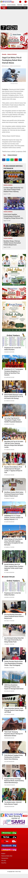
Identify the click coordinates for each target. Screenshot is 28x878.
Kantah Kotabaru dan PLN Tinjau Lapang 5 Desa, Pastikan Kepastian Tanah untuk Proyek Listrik (13, 567)
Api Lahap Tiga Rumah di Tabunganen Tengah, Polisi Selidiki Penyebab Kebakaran (13, 420)
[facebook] (3, 159)
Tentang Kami (4, 858)
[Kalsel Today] (7, 2)
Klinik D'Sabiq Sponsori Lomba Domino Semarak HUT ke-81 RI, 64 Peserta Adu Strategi (13, 396)
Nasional (3, 4)
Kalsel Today (18, 871)
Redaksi (3, 853)
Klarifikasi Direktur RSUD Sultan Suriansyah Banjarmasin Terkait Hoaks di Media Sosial (13, 494)
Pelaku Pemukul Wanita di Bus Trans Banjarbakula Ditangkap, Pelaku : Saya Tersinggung (13, 663)
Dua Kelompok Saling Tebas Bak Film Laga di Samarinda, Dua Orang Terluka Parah (14, 639)
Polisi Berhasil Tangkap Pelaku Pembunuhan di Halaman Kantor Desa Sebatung (13, 757)
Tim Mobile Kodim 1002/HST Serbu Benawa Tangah (13, 803)
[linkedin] (20, 159)
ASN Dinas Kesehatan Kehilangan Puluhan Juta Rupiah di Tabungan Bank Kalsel (13, 686)
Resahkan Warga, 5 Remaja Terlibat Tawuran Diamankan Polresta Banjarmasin (12, 243)
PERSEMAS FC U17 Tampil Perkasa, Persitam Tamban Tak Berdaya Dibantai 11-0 (13, 517)
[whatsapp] (12, 159)
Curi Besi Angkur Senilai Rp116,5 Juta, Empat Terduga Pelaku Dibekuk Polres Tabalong (13, 189)
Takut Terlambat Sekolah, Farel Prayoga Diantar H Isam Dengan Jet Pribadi (14, 710)
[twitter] (8, 159)
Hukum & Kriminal (11, 4)
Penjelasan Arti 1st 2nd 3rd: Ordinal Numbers (12, 348)
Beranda (4, 54)
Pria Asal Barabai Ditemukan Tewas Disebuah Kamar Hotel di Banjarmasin (13, 616)
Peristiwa (19, 4)
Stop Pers (3, 863)
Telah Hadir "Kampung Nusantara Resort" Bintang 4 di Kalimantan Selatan (13, 733)
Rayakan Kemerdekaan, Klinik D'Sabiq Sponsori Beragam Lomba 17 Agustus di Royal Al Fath (13, 469)
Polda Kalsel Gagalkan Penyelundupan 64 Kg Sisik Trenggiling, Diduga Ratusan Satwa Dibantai (14, 216)
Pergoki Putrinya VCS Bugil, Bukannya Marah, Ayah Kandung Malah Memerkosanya (14, 780)
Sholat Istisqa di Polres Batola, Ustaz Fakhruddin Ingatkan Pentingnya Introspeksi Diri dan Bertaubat (13, 542)
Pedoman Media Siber (6, 856)
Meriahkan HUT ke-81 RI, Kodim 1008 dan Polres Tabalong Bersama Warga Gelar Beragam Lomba (13, 444)
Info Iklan (3, 860)
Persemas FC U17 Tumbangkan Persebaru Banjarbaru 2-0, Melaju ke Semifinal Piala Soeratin (13, 372)
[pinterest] (16, 159)
